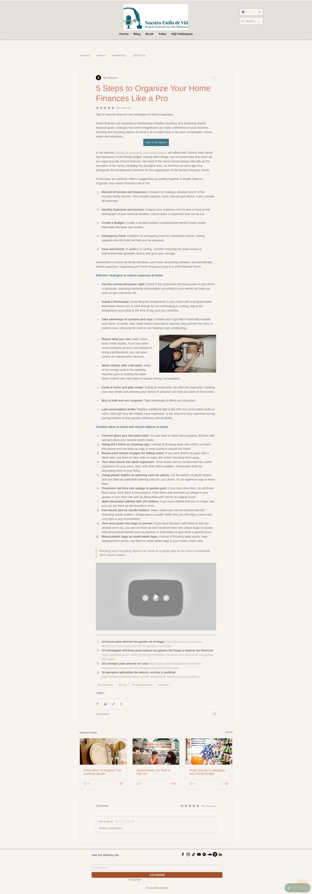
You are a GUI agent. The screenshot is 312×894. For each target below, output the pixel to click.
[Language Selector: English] (251, 12)
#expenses (163, 684)
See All (228, 732)
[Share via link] (113, 704)
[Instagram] (188, 854)
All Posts (85, 55)
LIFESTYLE (139, 55)
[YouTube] (199, 854)
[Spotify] (204, 854)
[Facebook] (183, 854)
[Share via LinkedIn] (105, 704)
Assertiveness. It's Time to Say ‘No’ (153, 772)
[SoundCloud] (209, 854)
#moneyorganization (142, 684)
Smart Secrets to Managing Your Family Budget (207, 772)
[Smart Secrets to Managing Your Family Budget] (208, 751)
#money (123, 684)
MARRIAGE (119, 55)
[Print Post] (121, 704)
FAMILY (101, 55)
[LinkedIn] (220, 854)
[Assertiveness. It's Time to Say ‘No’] (156, 751)
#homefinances (105, 684)
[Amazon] (215, 854)
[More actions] (214, 78)
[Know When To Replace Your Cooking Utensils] (103, 751)
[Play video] (156, 596)
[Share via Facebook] (97, 704)
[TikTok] (193, 854)
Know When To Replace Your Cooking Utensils (103, 772)
